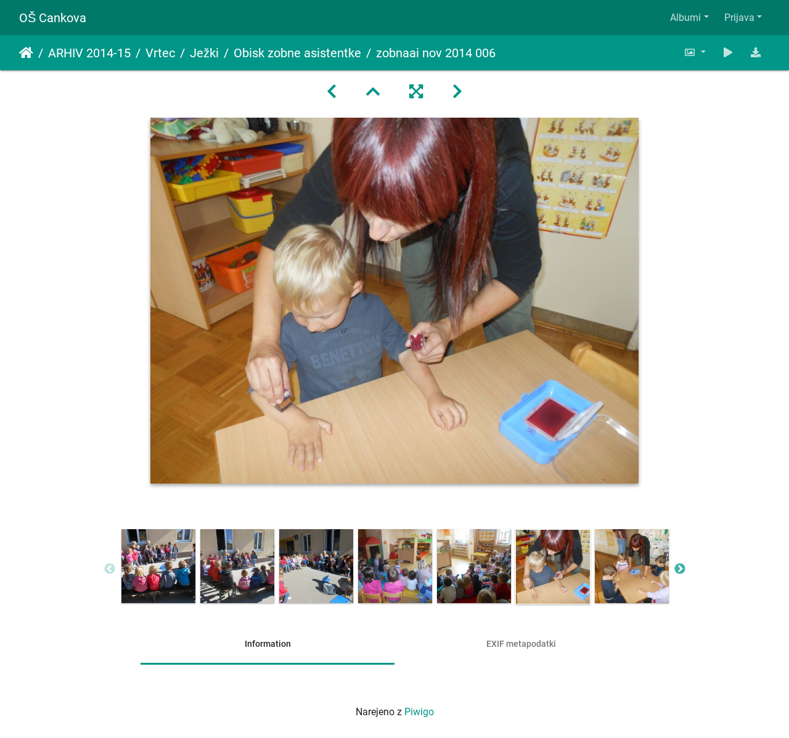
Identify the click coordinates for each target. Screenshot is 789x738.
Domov (26, 53)
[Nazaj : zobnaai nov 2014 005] (331, 92)
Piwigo (419, 712)
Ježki (204, 53)
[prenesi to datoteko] (756, 52)
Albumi (685, 17)
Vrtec (160, 53)
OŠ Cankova (52, 17)
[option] (158, 566)
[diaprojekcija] (728, 52)
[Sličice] (372, 92)
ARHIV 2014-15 (89, 53)
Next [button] (680, 569)
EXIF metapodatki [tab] (521, 644)
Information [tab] (268, 644)
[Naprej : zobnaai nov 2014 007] (457, 92)
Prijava (739, 17)
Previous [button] (110, 569)
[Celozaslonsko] (416, 92)
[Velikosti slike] (695, 52)
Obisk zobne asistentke (297, 53)
